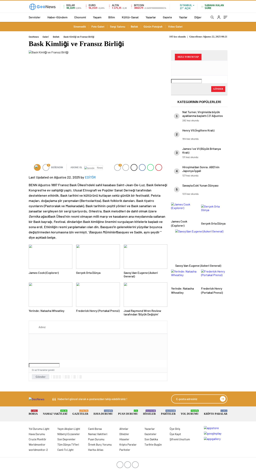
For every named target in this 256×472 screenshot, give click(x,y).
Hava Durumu (103, 412)
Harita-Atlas (95, 449)
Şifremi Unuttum (180, 439)
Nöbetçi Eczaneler (68, 434)
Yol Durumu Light (39, 428)
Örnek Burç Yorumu (100, 444)
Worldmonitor (37, 444)
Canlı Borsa (95, 428)
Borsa (33, 412)
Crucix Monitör (37, 439)
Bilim (111, 17)
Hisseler (149, 412)
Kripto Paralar (215, 412)
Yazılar (183, 17)
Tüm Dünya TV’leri (68, 444)
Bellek (134, 26)
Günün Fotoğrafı (153, 26)
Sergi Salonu (117, 26)
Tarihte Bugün (153, 444)
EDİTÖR (90, 177)
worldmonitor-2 (38, 449)
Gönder (41, 376)
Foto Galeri (97, 26)
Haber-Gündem (57, 17)
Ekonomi (80, 17)
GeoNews (34, 36)
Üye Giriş (175, 428)
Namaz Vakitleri (55, 412)
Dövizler (124, 434)
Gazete (167, 17)
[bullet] (68, 377)
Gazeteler (80, 412)
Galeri (46, 36)
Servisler (34, 17)
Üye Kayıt (175, 434)
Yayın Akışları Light (68, 428)
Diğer (197, 17)
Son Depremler (66, 439)
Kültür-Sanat (130, 17)
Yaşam (97, 17)
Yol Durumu (190, 412)
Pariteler (168, 412)
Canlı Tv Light (65, 449)
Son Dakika (151, 439)
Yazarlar (151, 17)
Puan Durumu (128, 412)
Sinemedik (79, 26)
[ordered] (66, 377)
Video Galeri (175, 26)
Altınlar (123, 428)
